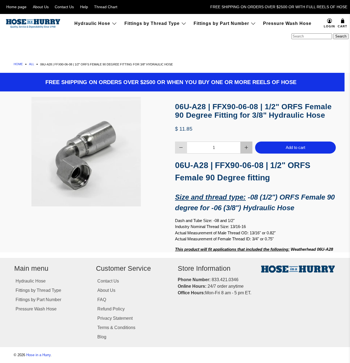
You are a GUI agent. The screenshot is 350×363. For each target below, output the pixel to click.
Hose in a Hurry (38, 355)
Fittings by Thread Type (152, 23)
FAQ (101, 299)
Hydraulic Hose (92, 23)
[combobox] (311, 36)
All (31, 64)
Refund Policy (111, 309)
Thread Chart (105, 7)
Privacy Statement (115, 318)
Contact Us (64, 7)
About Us (41, 7)
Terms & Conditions (116, 327)
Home (18, 64)
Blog (101, 337)
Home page (16, 7)
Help (84, 7)
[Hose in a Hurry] (33, 23)
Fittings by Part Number (221, 23)
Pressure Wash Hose (287, 23)
